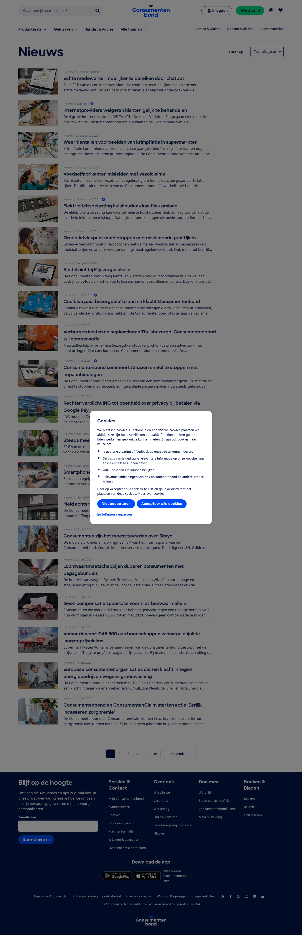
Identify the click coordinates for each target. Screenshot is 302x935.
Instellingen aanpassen (114, 514)
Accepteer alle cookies (161, 503)
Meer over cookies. (151, 493)
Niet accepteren (116, 503)
